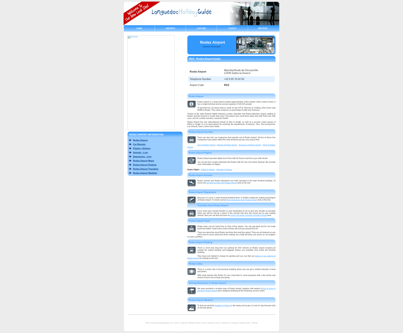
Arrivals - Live (140, 152)
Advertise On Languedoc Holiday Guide (235, 323)
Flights (232, 28)
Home (139, 28)
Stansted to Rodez (224, 170)
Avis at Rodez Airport (206, 145)
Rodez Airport (140, 140)
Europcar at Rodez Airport (250, 145)
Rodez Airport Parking (144, 165)
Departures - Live (142, 156)
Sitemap (255, 323)
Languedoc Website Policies (190, 323)
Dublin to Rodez (208, 170)
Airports (170, 28)
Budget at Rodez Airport (227, 145)
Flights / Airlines (141, 148)
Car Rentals (139, 144)
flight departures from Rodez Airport (242, 200)
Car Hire (201, 28)
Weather (263, 28)
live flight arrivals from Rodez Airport (221, 183)
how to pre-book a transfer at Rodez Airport (248, 215)
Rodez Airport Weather (145, 173)
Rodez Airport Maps (143, 160)
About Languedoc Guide (211, 323)
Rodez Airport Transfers (145, 169)
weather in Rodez (222, 305)
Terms (176, 323)
